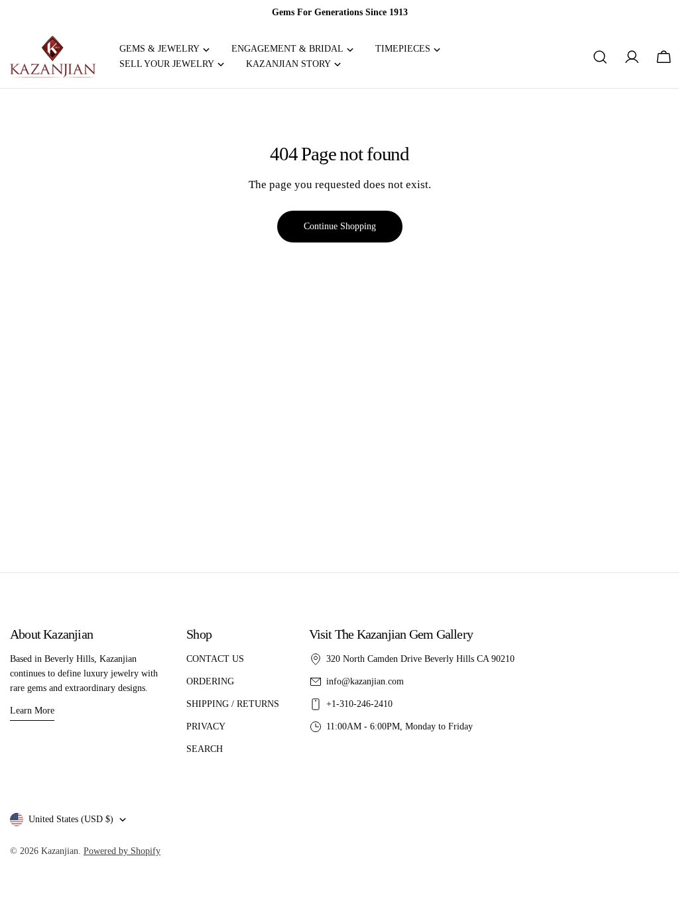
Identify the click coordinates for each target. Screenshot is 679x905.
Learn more (32, 711)
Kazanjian (59, 851)
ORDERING (210, 681)
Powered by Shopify (122, 851)
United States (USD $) (71, 819)
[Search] (600, 57)
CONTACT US (215, 659)
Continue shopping (340, 226)
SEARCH (204, 749)
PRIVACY (205, 726)
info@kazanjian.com (365, 681)
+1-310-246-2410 (359, 704)
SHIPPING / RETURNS (232, 704)
